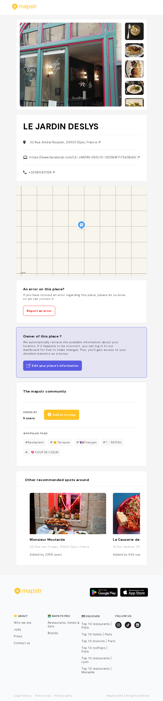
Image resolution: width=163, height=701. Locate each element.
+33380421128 (40, 172)
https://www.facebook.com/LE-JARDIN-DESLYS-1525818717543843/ (83, 157)
